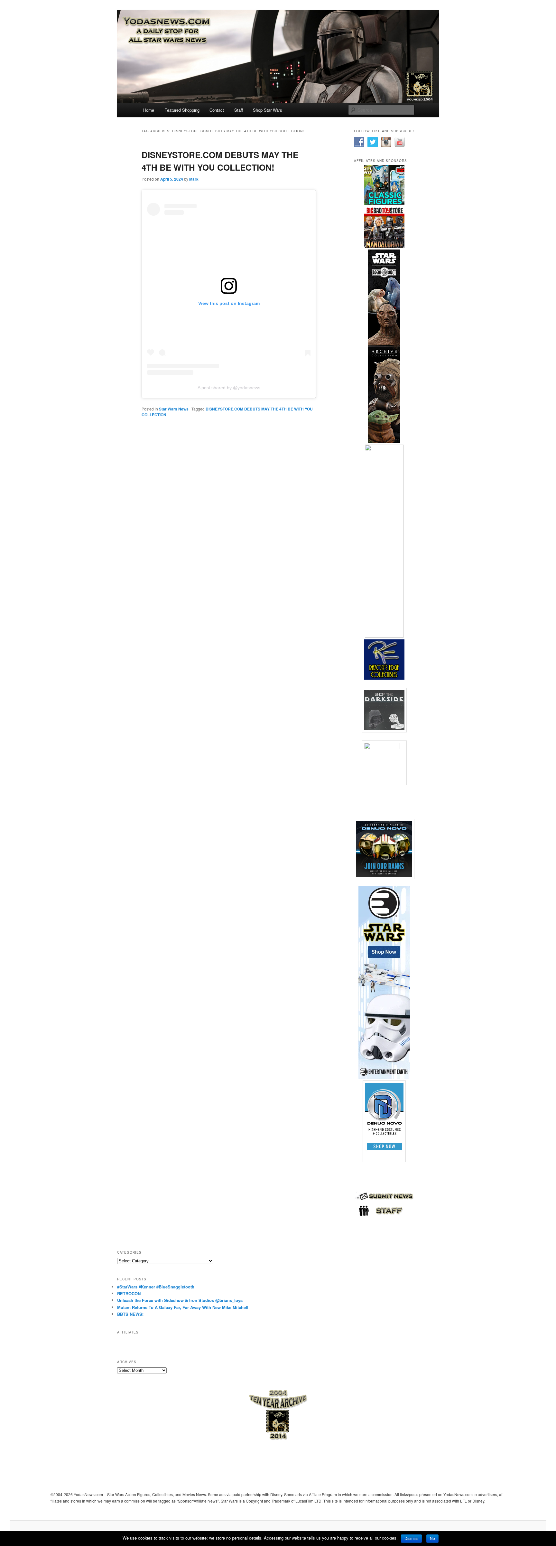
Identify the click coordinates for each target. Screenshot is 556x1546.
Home (148, 110)
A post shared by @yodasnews (229, 387)
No (432, 1538)
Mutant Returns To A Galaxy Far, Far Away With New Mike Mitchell (182, 1307)
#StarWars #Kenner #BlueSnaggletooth (155, 1287)
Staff (238, 110)
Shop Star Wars (267, 110)
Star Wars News (174, 409)
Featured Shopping (181, 110)
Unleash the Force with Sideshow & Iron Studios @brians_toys (180, 1300)
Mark (194, 179)
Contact (216, 110)
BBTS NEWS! (130, 1314)
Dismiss (411, 1538)
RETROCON (129, 1293)
